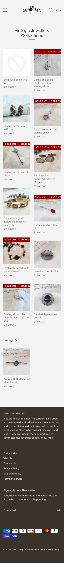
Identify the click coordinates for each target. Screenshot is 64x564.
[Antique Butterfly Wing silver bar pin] (16, 361)
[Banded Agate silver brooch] (47, 297)
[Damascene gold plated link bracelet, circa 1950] (16, 201)
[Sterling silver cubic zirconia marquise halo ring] (16, 297)
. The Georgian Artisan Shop (25, 549)
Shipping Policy (12, 473)
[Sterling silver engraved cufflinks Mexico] (47, 158)
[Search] (51, 10)
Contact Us (9, 463)
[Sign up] (59, 510)
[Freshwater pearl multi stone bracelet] (16, 250)
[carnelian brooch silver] (47, 254)
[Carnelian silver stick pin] (47, 208)
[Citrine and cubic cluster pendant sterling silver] (47, 62)
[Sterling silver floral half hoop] (16, 109)
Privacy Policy (11, 468)
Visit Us (7, 458)
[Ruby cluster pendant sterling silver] (47, 112)
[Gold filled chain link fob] (16, 62)
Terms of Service (12, 478)
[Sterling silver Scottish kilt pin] (16, 155)
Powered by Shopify (49, 549)
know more (47, 437)
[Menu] (5, 10)
